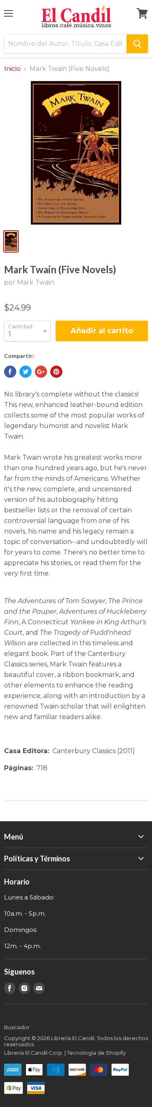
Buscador (17, 1027)
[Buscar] (137, 43)
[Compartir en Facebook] (10, 372)
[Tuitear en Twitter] (25, 372)
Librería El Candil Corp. (33, 1052)
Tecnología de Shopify (96, 1052)
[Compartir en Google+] (41, 372)
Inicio (12, 69)
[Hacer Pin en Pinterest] (56, 372)
